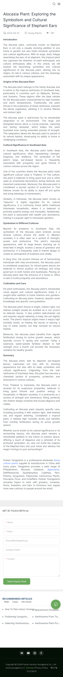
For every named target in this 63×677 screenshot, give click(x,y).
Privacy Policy (42, 668)
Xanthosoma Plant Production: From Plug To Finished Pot (48, 623)
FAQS (6, 602)
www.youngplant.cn (15, 668)
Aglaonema (53, 469)
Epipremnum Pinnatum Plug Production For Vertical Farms (48, 609)
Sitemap (29, 668)
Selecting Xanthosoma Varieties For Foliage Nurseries (18, 623)
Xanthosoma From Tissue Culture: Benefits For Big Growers (48, 616)
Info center (26, 602)
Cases (15, 602)
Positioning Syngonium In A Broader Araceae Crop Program (18, 616)
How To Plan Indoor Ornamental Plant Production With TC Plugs (21, 609)
